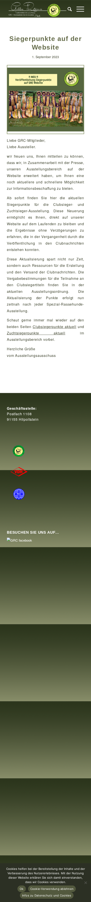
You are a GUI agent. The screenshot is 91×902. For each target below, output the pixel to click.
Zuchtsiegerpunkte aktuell (36, 333)
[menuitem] (67, 9)
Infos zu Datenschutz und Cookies (46, 895)
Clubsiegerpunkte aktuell (54, 326)
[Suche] (67, 9)
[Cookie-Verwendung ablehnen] (85, 882)
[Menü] (78, 9)
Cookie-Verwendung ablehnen (52, 889)
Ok (22, 889)
